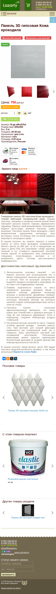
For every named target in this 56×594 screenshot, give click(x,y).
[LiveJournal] (15, 358)
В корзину (13, 119)
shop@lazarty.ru (41, 9)
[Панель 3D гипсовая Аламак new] (28, 516)
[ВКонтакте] (4, 358)
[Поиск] (52, 20)
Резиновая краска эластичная (23, 479)
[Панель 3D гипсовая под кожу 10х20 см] (28, 389)
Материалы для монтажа (38, 38)
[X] (11, 358)
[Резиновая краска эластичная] (28, 458)
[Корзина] (28, 5)
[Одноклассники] (8, 358)
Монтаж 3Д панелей (11, 38)
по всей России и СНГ (13, 151)
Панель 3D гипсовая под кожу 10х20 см (28, 410)
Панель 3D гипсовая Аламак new (28, 518)
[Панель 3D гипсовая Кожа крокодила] (28, 81)
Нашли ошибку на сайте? (11, 588)
